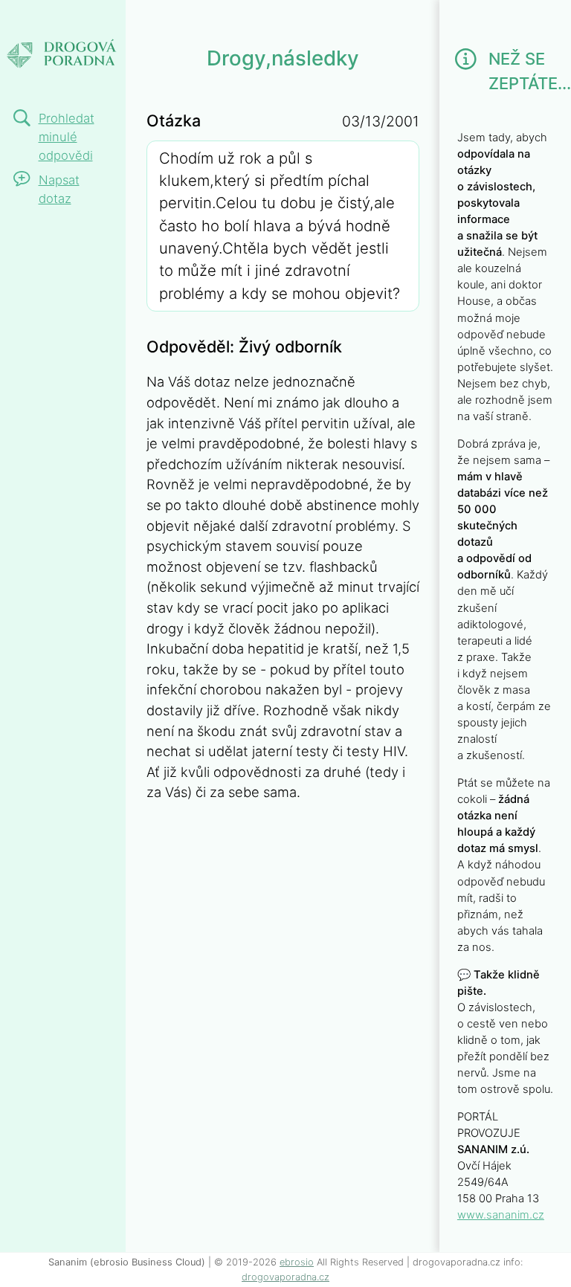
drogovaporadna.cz (285, 1277)
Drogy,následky (102, 20)
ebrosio (297, 1262)
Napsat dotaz (59, 189)
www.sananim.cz (500, 1215)
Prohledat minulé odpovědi (66, 137)
